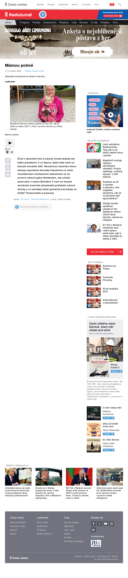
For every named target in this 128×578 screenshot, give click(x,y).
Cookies (77, 556)
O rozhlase (86, 5)
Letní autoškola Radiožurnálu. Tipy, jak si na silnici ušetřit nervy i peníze (113, 150)
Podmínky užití (103, 556)
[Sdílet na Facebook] (8, 161)
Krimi (91, 104)
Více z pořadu (95, 262)
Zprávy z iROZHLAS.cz (17, 465)
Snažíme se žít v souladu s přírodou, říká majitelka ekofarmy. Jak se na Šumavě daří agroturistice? (112, 190)
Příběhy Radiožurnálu (34, 71)
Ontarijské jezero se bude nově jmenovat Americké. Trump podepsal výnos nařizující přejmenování (17, 492)
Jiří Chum (24, 199)
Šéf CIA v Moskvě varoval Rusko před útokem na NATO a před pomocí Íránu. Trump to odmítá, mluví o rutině (78, 493)
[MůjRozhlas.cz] (10, 82)
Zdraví (8, 22)
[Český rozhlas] (16, 4)
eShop (13, 534)
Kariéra (67, 534)
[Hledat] (119, 4)
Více (116, 22)
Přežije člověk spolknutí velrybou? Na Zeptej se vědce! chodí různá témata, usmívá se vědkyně (112, 211)
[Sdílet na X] (8, 167)
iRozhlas (40, 5)
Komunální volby (17, 526)
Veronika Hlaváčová (46, 126)
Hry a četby (93, 100)
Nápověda (69, 526)
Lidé (74, 22)
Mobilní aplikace (44, 534)
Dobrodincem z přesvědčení (110, 301)
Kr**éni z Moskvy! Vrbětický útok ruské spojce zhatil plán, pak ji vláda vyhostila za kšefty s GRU (112, 232)
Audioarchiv (49, 22)
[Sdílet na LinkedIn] (8, 174)
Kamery (84, 22)
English (115, 556)
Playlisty (64, 22)
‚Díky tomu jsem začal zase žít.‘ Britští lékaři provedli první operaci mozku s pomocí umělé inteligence (109, 493)
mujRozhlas (63, 5)
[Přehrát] (9, 143)
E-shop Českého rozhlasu (102, 317)
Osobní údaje (89, 556)
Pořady (36, 22)
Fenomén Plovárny (108, 278)
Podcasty (41, 530)
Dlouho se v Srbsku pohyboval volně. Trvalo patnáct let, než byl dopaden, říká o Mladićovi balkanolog (48, 493)
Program (51, 5)
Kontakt (67, 537)
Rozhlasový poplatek (73, 541)
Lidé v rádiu (69, 530)
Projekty (105, 22)
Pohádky (93, 109)
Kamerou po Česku (109, 267)
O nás (94, 22)
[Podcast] (7, 152)
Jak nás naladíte (71, 522)
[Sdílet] (12, 152)
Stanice (75, 5)
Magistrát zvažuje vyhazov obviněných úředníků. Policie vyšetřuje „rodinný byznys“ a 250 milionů (112, 168)
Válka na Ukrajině (18, 522)
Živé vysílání (94, 118)
